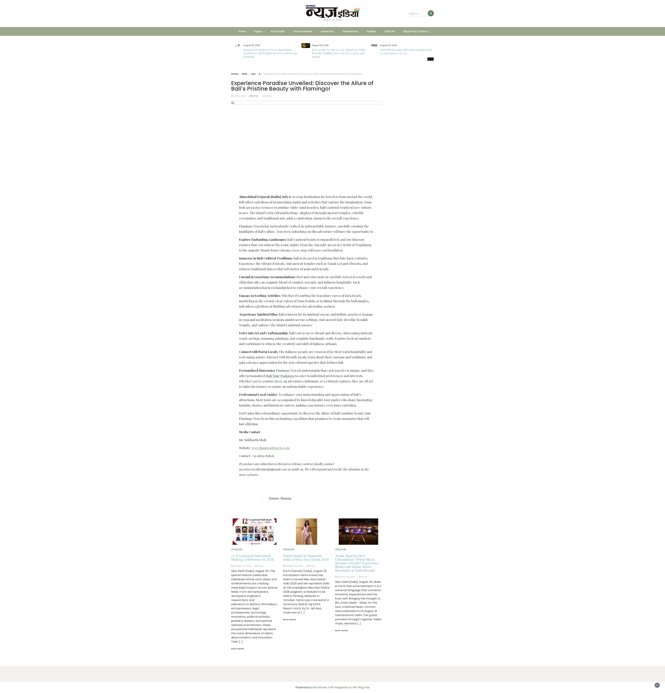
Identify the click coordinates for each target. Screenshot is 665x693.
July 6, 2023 (239, 96)
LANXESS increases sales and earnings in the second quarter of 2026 (338, 51)
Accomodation (302, 31)
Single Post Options (415, 31)
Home (242, 31)
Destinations (350, 31)
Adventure (327, 31)
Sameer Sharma (280, 498)
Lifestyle (390, 31)
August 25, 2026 (242, 565)
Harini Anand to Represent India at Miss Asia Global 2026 (306, 558)
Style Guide (278, 31)
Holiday (371, 31)
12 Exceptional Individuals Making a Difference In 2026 (252, 558)
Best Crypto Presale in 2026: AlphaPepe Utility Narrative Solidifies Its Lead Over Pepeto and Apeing (271, 53)
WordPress (319, 687)
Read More (237, 648)
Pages (258, 31)
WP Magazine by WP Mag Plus (350, 687)
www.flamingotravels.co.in (271, 448)
